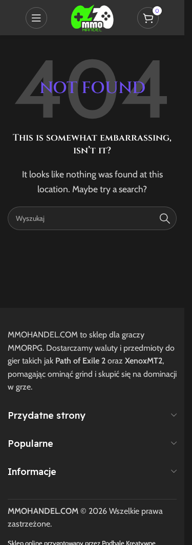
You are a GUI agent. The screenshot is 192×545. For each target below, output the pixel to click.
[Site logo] (92, 16)
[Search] (165, 218)
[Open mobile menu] (36, 18)
